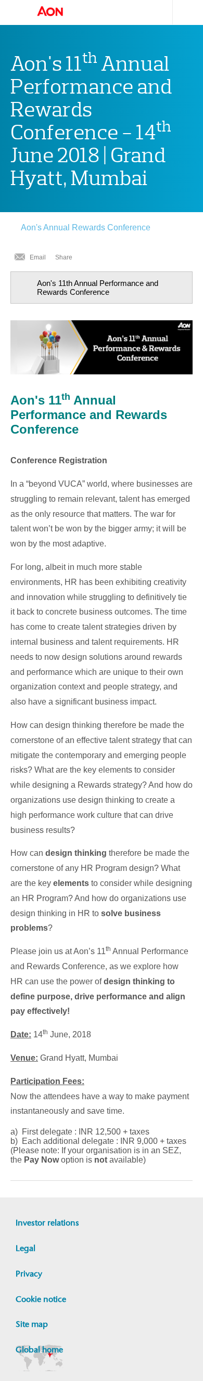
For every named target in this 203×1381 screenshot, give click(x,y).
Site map (32, 1324)
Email (38, 257)
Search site (183, 12)
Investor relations (47, 1223)
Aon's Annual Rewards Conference (85, 227)
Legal (25, 1248)
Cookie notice (41, 1299)
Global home (39, 1349)
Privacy (29, 1274)
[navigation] (101, 287)
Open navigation (15, 12)
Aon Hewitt (60, 12)
